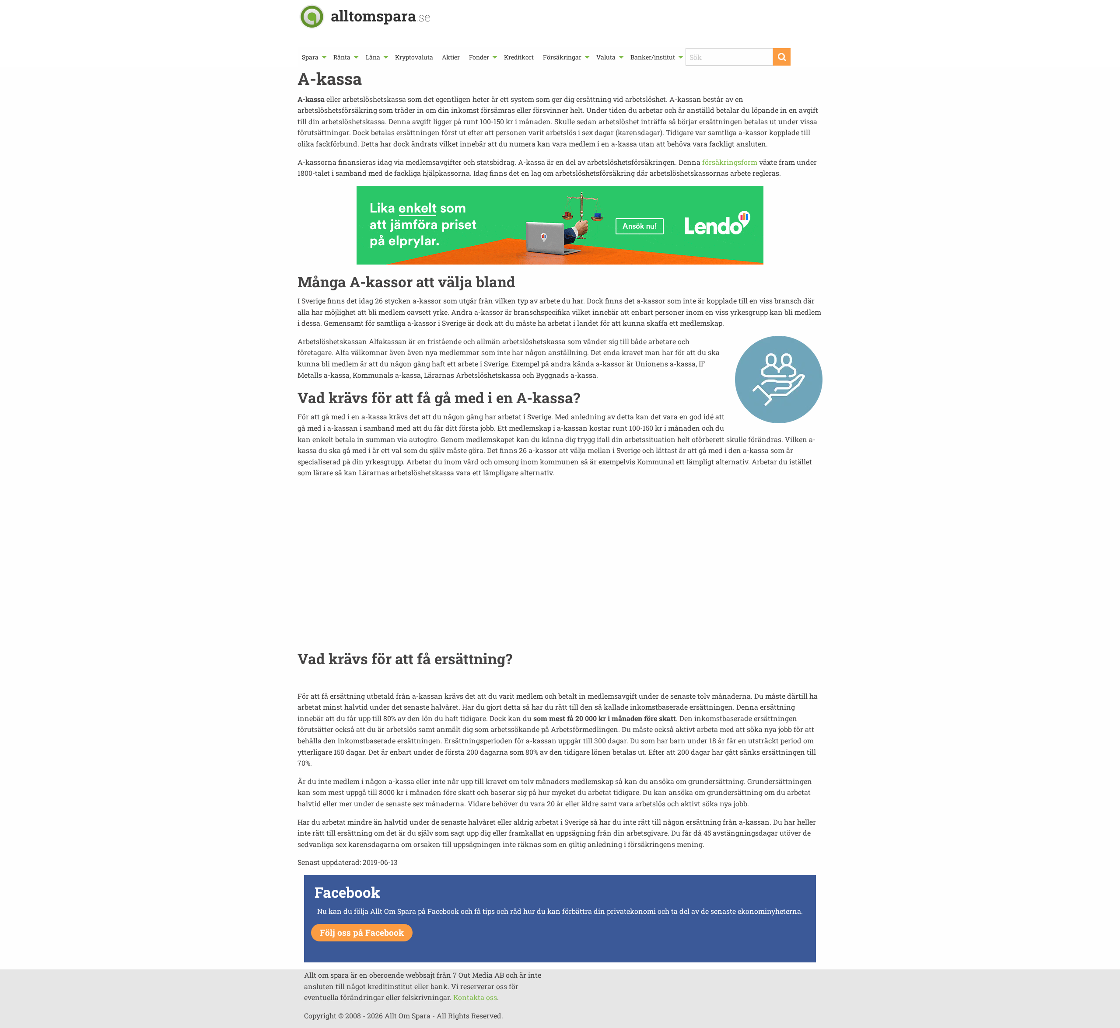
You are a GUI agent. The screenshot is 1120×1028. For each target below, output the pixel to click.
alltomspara (380, 15)
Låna (373, 57)
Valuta (606, 57)
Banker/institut (652, 57)
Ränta (341, 57)
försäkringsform (729, 162)
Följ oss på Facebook (362, 932)
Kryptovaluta (414, 57)
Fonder (479, 57)
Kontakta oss (475, 997)
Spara (310, 57)
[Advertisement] (560, 569)
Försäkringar (562, 57)
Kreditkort (519, 57)
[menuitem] (313, 57)
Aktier (451, 57)
